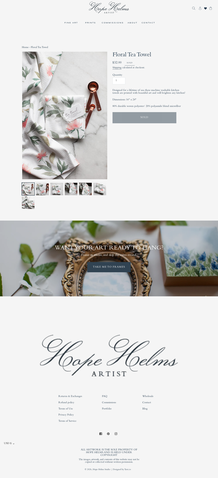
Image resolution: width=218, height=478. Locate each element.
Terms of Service (67, 421)
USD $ (7, 443)
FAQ (104, 396)
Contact (146, 402)
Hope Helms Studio (101, 470)
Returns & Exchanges (70, 396)
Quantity (117, 75)
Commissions (109, 402)
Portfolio (107, 409)
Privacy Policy (66, 415)
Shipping (117, 68)
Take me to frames (109, 267)
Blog (144, 409)
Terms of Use (65, 409)
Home (25, 47)
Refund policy (66, 402)
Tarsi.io (127, 470)
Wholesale (147, 396)
